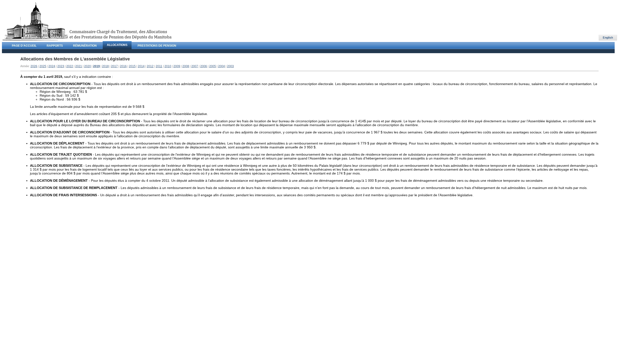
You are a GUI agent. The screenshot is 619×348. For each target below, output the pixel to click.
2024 (51, 66)
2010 (167, 66)
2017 (114, 66)
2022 (69, 66)
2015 (132, 66)
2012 (150, 66)
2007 (194, 66)
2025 (42, 66)
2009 (176, 66)
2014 (141, 66)
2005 (212, 66)
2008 (185, 66)
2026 (33, 66)
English (608, 37)
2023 (60, 66)
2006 (203, 66)
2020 (87, 66)
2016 (123, 66)
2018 (105, 66)
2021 (78, 66)
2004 (221, 66)
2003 (230, 66)
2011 (159, 66)
